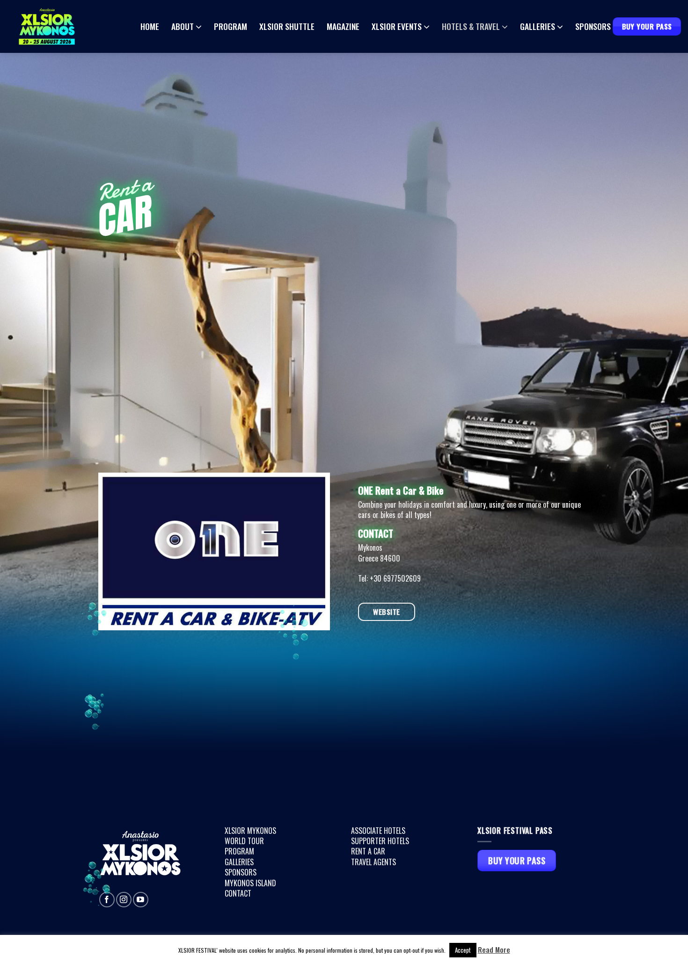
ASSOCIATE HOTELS (378, 830)
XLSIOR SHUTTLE (287, 26)
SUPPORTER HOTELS (380, 840)
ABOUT (182, 26)
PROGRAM (230, 26)
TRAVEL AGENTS (373, 862)
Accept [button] (463, 950)
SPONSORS (593, 26)
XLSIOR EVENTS (397, 26)
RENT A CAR (368, 851)
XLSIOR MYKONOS (250, 830)
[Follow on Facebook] (107, 899)
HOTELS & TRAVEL (471, 26)
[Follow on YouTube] (140, 899)
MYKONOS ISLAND (250, 883)
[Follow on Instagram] (124, 899)
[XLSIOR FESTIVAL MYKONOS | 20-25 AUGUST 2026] (72, 26)
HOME (149, 26)
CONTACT (238, 893)
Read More (494, 950)
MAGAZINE (343, 26)
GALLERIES (537, 26)
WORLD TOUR (244, 840)
